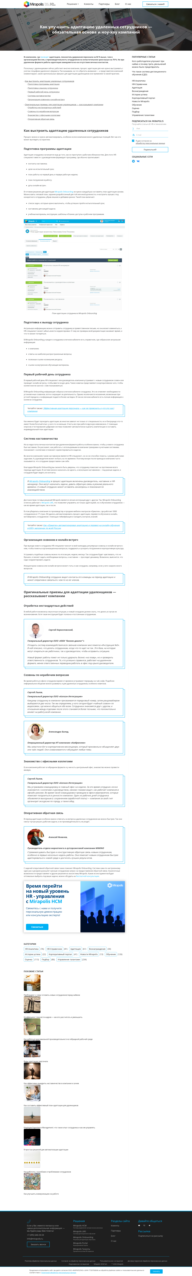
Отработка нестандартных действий (44, 107)
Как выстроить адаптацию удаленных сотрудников (49, 81)
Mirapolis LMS (47, 502)
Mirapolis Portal (80, 1244)
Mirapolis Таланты (83, 1250)
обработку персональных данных (150, 143)
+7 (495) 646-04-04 (35, 1235)
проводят (45, 57)
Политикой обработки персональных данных (58, 1273)
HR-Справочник (54, 949)
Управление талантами (69, 959)
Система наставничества (39, 95)
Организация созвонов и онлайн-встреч (46, 99)
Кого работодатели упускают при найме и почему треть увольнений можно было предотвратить (149, 64)
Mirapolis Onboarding (64, 191)
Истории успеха (32, 954)
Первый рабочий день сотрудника (43, 92)
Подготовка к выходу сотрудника (43, 88)
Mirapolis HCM (88, 1227)
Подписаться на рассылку (150, 1236)
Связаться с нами (154, 4)
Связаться (37, 926)
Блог (117, 3)
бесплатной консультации (87, 876)
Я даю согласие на (150, 142)
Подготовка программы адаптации (44, 84)
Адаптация (75, 949)
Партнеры (104, 3)
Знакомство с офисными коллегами (44, 115)
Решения (72, 3)
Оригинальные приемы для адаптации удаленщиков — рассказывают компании (64, 104)
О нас (128, 3)
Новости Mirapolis (89, 954)
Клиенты (88, 3)
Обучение (111, 954)
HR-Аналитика (31, 949)
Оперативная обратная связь (41, 119)
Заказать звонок (38, 1244)
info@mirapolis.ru (35, 1239)
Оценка (28, 959)
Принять (156, 1271)
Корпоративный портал (60, 954)
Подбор (45, 959)
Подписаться (149, 149)
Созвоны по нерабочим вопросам (43, 111)
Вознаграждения (97, 949)
